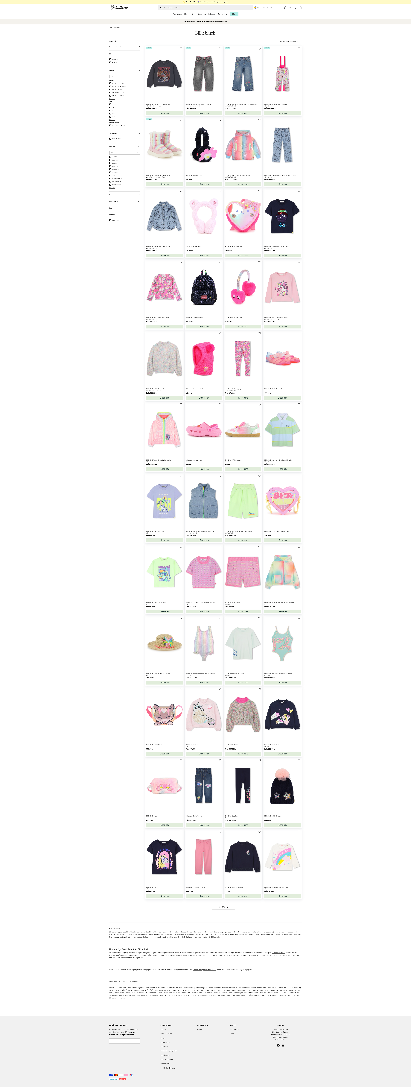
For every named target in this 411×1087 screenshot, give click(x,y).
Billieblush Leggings (231, 816)
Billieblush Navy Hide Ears (194, 175)
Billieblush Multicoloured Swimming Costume (200, 673)
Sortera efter (284, 41)
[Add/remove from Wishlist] (181, 48)
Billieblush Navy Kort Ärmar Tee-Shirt (276, 246)
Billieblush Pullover (192, 745)
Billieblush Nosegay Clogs (194, 460)
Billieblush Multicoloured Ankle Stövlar (158, 175)
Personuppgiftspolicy (168, 1051)
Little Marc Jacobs (278, 952)
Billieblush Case (151, 816)
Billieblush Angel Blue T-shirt (155, 531)
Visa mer (112, 99)
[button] (300, 7)
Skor (193, 14)
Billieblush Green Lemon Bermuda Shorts (238, 531)
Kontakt (163, 1029)
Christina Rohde (210, 970)
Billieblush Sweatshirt (271, 745)
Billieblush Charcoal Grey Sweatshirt (158, 104)
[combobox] (205, 7)
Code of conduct (166, 1059)
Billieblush (117, 27)
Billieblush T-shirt (152, 887)
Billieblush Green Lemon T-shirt (156, 602)
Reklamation (165, 1042)
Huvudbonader (114, 123)
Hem (110, 27)
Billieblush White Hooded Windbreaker (158, 460)
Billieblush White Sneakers (233, 460)
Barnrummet (222, 14)
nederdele (269, 934)
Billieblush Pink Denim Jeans (195, 887)
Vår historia (234, 1029)
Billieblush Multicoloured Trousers (275, 104)
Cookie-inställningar (168, 1068)
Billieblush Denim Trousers (194, 816)
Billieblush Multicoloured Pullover (157, 389)
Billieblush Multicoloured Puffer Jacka (237, 175)
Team (232, 1034)
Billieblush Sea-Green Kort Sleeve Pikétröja (278, 460)
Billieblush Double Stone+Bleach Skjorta (159, 246)
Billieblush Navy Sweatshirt (234, 887)
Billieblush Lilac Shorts (232, 602)
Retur (162, 1038)
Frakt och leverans (167, 1034)
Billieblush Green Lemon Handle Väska (276, 531)
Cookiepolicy (165, 1055)
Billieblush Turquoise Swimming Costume (278, 673)
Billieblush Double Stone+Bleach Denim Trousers (241, 104)
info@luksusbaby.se (280, 1037)
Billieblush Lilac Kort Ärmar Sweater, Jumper (200, 602)
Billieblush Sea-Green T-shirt (234, 673)
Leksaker (211, 14)
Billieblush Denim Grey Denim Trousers (198, 104)
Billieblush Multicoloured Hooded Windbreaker (279, 602)
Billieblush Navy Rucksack (194, 317)
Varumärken (177, 14)
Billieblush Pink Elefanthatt (194, 389)
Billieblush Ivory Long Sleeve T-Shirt (276, 887)
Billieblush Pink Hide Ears (194, 246)
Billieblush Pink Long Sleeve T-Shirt (157, 317)
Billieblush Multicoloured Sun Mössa (158, 673)
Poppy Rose (197, 970)
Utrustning (202, 14)
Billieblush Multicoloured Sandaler (275, 389)
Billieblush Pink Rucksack (233, 246)
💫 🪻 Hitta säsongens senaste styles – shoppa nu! (205, 2)
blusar (278, 934)
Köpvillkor (164, 1046)
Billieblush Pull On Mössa (272, 816)
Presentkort (165, 1064)
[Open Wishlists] (295, 7)
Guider (199, 1029)
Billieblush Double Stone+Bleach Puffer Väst (200, 531)
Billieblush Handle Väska (154, 745)
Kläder (186, 14)
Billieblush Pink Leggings (233, 389)
